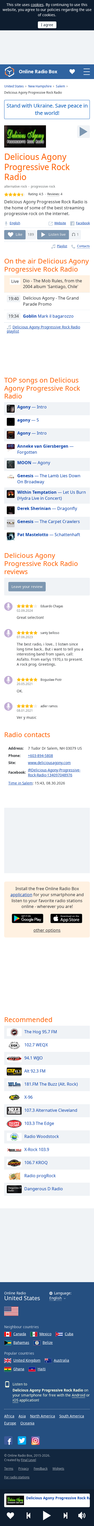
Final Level (28, 1460)
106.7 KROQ (36, 1162)
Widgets (58, 1468)
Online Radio (22, 1296)
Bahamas (21, 1342)
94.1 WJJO (33, 1058)
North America (42, 1415)
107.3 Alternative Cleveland (50, 1110)
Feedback (41, 1468)
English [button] (55, 1298)
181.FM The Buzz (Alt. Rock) (51, 1084)
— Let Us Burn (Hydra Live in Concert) (51, 495)
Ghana (18, 1368)
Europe (10, 1423)
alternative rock (15, 186)
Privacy (23, 1468)
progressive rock (43, 186)
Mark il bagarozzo (48, 316)
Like (19, 234)
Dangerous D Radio (43, 1189)
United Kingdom (26, 1360)
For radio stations (17, 1477)
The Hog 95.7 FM (40, 1032)
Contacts (83, 246)
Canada (19, 1333)
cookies (37, 4)
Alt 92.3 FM (35, 1071)
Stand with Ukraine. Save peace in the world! (47, 109)
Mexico (45, 1333)
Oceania (27, 1423)
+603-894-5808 (40, 755)
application (21, 894)
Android (78, 1395)
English (15, 223)
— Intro (32, 407)
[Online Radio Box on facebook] (8, 1440)
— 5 (28, 420)
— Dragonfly (47, 508)
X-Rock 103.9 (36, 1149)
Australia (61, 1360)
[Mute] (83, 1515)
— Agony (33, 462)
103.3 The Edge (39, 1123)
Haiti (42, 1368)
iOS (15, 1400)
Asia (22, 1415)
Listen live (57, 234)
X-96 (28, 1097)
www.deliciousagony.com (49, 762)
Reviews (53, 194)
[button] (47, 1515)
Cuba (69, 1333)
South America (71, 1415)
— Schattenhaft (48, 534)
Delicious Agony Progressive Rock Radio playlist (43, 328)
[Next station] (65, 1515)
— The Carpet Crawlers (48, 521)
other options (47, 930)
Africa (9, 1415)
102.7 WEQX (36, 1045)
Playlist (62, 246)
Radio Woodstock (41, 1136)
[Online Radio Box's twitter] (22, 1440)
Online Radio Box (38, 71)
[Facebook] (80, 223)
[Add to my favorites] (10, 1515)
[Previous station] (28, 1515)
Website (60, 223)
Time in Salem (20, 783)
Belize (48, 1342)
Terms (8, 1468)
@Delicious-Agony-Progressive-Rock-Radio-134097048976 (54, 772)
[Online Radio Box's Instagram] (35, 1440)
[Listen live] (83, 131)
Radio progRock (40, 1176)
